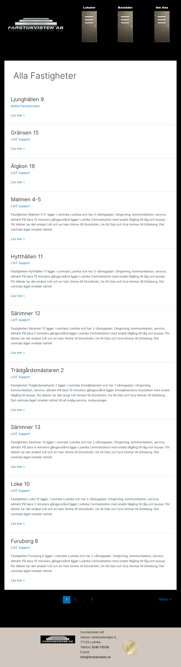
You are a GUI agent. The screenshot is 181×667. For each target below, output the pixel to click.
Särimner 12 (25, 313)
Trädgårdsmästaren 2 (37, 370)
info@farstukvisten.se (95, 657)
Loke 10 (20, 484)
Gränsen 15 (25, 132)
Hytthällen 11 (27, 256)
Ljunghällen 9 (27, 99)
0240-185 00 (100, 647)
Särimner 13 (25, 427)
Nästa (165, 599)
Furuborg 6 (24, 541)
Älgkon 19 (23, 166)
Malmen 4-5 (26, 199)
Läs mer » (18, 115)
